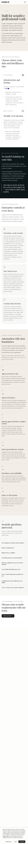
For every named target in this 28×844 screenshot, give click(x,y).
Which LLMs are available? (8, 553)
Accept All (22, 841)
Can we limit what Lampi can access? (11, 569)
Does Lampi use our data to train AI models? (13, 543)
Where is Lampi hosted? (8, 548)
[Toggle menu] (25, 2)
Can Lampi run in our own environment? (12, 557)
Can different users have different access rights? (12, 581)
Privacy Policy (6, 836)
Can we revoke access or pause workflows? (13, 587)
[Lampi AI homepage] (5, 2)
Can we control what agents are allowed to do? (12, 575)
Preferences (8, 841)
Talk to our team (7, 615)
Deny (15, 841)
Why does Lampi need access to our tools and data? (12, 563)
